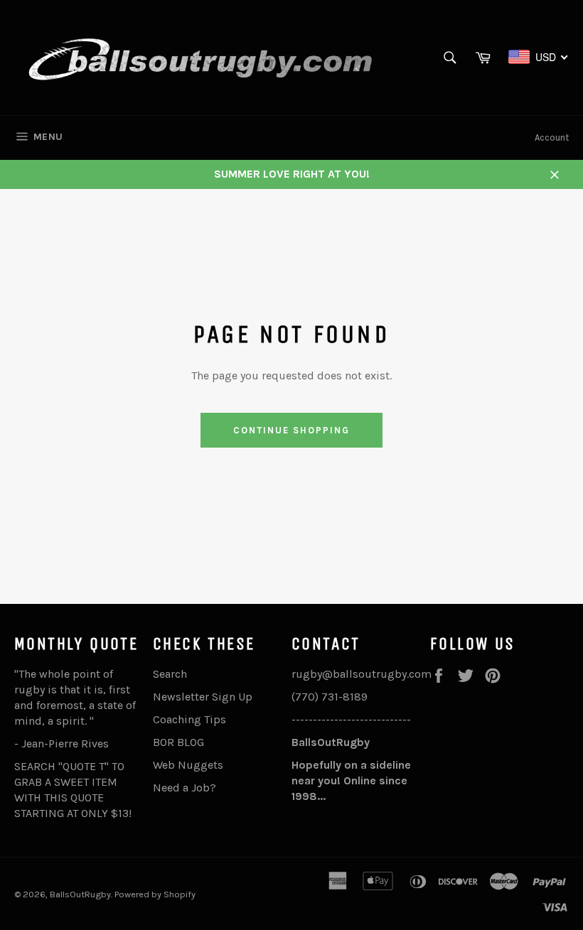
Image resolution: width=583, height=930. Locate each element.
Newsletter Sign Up (202, 696)
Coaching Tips (189, 719)
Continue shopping (291, 430)
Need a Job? (184, 787)
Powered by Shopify (155, 894)
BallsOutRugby (80, 894)
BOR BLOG (178, 742)
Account (552, 137)
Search (170, 674)
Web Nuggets (188, 765)
